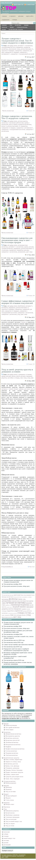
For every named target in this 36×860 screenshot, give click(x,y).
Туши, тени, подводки (13, 779)
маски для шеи (20, 376)
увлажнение (21, 252)
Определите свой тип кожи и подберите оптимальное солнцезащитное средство (16, 649)
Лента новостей (18, 4)
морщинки (19, 47)
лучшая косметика (7, 248)
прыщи (24, 611)
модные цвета (9, 607)
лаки (4, 603)
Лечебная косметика (12, 742)
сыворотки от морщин (12, 52)
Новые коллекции (11, 725)
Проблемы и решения (12, 815)
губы (24, 599)
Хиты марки (9, 729)
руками (6, 842)
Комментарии (30, 4)
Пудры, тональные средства (14, 772)
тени (11, 615)
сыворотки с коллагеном (9, 252)
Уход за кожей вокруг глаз (14, 821)
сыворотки (18, 50)
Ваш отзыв (32, 566)
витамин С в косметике (25, 45)
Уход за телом (10, 825)
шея (32, 378)
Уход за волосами (11, 819)
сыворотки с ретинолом (9, 314)
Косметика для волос (12, 738)
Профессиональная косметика (15, 749)
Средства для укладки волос (14, 776)
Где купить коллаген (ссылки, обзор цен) (16, 586)
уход (18, 314)
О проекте (12, 16)
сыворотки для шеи (23, 250)
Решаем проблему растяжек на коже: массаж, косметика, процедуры (18, 663)
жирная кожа (16, 601)
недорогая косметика (24, 124)
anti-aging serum (12, 45)
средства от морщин (7, 50)
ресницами (7, 845)
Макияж (26, 25)
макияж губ (8, 605)
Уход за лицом (10, 823)
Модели (8, 798)
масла (4, 607)
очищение (17, 609)
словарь (20, 613)
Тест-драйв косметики (12, 727)
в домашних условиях (25, 374)
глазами (6, 836)
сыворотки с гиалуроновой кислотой (22, 54)
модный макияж (19, 607)
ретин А (4, 126)
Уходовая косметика (12, 753)
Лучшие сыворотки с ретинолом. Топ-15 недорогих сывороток (16, 117)
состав (27, 612)
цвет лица (29, 252)
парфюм (24, 609)
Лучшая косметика (22, 27)
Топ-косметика (22, 854)
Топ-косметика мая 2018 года (13, 646)
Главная (4, 16)
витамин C (29, 306)
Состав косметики (11, 751)
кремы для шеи (29, 247)
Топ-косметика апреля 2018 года (14, 660)
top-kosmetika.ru (8, 566)
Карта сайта (29, 16)
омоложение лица (14, 49)
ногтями (6, 840)
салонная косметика (12, 613)
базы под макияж (26, 595)
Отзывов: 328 (31, 110)
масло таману (13, 124)
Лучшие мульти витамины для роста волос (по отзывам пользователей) (18, 581)
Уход (11, 25)
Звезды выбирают (11, 796)
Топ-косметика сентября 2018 (13, 634)
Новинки (4, 25)
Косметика (18, 25)
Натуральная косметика (13, 744)
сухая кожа (4, 250)
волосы (13, 598)
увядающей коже (20, 509)
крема (31, 601)
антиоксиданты (23, 121)
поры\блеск (11, 611)
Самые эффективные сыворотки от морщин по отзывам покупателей (17, 302)
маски (14, 376)
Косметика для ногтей (12, 740)
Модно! (12, 27)
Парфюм (8, 746)
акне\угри (17, 595)
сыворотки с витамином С (24, 128)
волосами (7, 832)
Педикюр (8, 789)
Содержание (5, 20)
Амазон (31, 259)
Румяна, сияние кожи (12, 774)
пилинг (28, 609)
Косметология (10, 813)
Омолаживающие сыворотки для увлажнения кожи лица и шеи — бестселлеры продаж (16, 240)
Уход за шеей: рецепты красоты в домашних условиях (17, 370)
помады (4, 611)
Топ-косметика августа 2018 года (14, 640)
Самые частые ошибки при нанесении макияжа (19, 644)
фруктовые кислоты (7, 617)
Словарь (14, 20)
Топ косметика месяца (7, 595)
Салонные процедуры (12, 817)
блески (32, 595)
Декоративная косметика (13, 734)
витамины (4, 307)
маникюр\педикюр (20, 604)
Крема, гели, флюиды (12, 766)
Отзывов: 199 (31, 295)
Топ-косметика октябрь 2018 (13, 584)
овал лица (23, 378)
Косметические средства (16, 29)
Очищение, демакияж (12, 768)
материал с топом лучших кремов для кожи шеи (17, 389)
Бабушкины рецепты (12, 811)
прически (19, 611)
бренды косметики (7, 597)
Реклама (20, 16)
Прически (4, 27)
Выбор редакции (11, 783)
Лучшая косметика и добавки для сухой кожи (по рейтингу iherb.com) (18, 631)
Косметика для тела (12, 764)
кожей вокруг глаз (9, 838)
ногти (10, 609)
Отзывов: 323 (31, 364)
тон (15, 615)
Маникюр (9, 787)
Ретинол (25, 177)
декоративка (6, 601)
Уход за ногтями (11, 791)
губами (6, 834)
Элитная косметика (12, 755)
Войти (6, 857)
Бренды (4, 29)
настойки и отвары (14, 378)
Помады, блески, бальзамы (14, 770)
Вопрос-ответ (10, 804)
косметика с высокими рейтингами (12, 123)
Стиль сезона (10, 800)
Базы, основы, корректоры (14, 759)
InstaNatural (21, 306)
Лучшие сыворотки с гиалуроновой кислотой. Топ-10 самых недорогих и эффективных (17, 40)
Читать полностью (8, 111)
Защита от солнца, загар (13, 761)
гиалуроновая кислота (8, 47)
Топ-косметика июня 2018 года (13, 642)
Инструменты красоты (13, 736)
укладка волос (21, 615)
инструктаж (24, 601)
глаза (20, 599)
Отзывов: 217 (31, 232)
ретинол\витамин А (27, 49)
